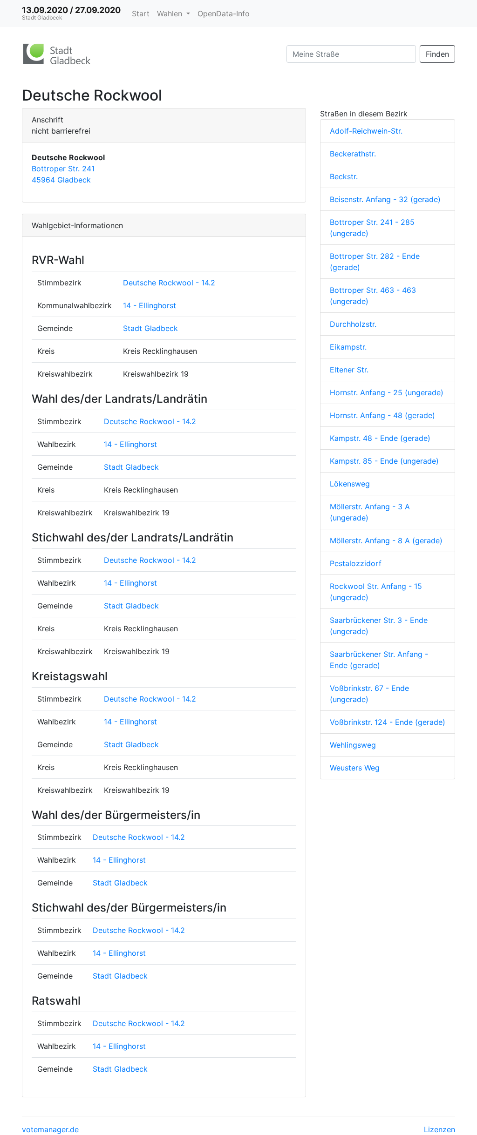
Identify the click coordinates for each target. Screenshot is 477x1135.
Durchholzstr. (353, 324)
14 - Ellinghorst (149, 305)
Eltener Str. (349, 369)
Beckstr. (344, 176)
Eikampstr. (348, 346)
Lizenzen (439, 1129)
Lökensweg (350, 483)
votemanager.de (50, 1129)
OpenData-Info (224, 13)
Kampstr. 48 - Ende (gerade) (380, 438)
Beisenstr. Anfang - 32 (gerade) (385, 199)
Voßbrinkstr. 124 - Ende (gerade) (387, 722)
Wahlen (170, 13)
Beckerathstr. (353, 153)
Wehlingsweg (353, 745)
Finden (437, 54)
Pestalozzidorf (356, 563)
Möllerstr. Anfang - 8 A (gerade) (386, 540)
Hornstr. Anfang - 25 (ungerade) (386, 392)
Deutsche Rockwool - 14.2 (169, 282)
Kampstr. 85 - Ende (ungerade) (384, 461)
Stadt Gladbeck (150, 328)
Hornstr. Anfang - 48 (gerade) (382, 415)
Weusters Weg (355, 767)
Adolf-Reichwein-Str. (366, 130)
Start (141, 13)
